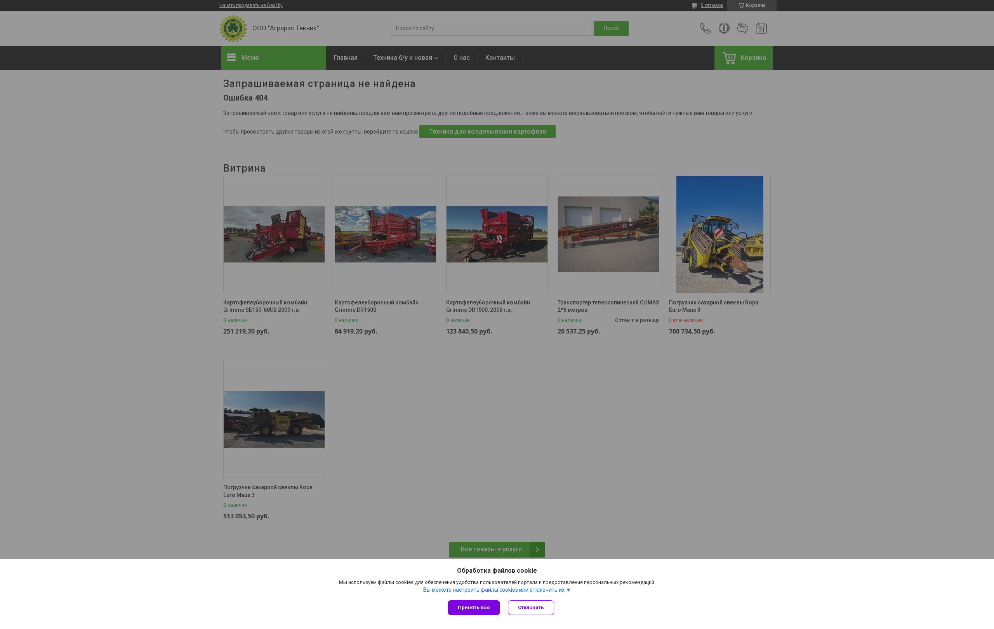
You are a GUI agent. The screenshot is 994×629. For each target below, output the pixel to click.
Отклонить (531, 607)
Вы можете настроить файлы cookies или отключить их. (494, 590)
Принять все (474, 607)
